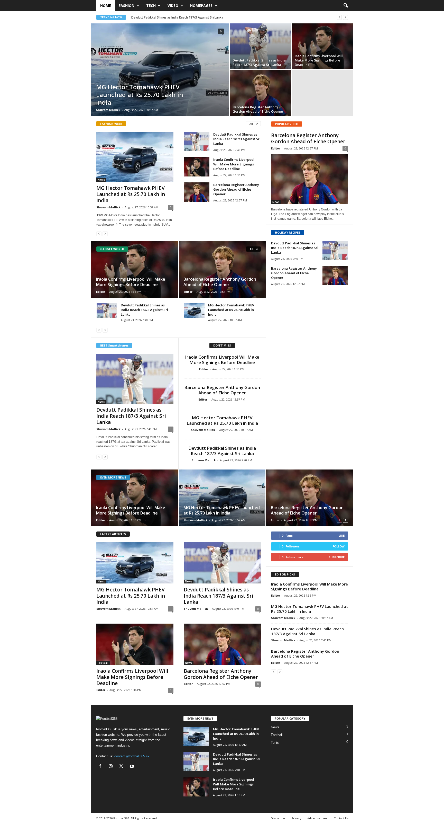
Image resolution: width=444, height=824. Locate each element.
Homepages (201, 5)
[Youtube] (132, 767)
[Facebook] (101, 767)
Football (103, 662)
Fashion (126, 5)
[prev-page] (98, 233)
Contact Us (341, 818)
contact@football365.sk (132, 756)
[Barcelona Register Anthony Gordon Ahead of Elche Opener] (260, 93)
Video (173, 5)
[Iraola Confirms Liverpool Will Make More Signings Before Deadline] (322, 46)
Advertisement (317, 818)
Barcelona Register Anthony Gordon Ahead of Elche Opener (258, 109)
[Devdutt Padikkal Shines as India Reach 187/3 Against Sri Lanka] (260, 46)
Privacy (296, 818)
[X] (122, 767)
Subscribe (337, 557)
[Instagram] (112, 767)
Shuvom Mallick (108, 110)
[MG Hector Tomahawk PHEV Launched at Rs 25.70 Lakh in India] (160, 69)
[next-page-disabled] (105, 233)
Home (105, 5)
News (101, 180)
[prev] (339, 17)
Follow (338, 546)
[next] (345, 17)
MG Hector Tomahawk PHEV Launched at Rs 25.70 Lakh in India (139, 95)
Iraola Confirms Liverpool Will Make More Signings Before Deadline (319, 60)
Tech (151, 5)
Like (342, 535)
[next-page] (105, 456)
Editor (100, 292)
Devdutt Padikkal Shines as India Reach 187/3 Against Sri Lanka (177, 17)
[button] (345, 5)
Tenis (275, 743)
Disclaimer (278, 818)
